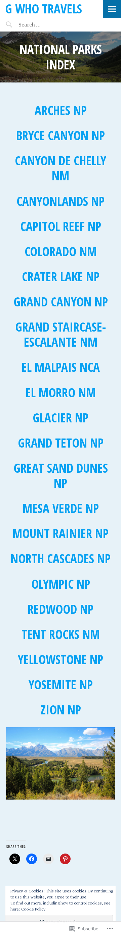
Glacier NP (60, 417)
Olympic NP (60, 583)
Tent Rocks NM (61, 634)
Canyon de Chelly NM (60, 168)
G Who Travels (43, 8)
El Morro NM (61, 392)
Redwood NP (60, 609)
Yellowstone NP (60, 659)
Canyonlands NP (60, 201)
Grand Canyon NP (60, 301)
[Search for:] (46, 24)
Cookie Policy (33, 909)
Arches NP (61, 110)
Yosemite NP (61, 684)
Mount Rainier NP (60, 533)
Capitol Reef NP (60, 226)
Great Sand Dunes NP (60, 475)
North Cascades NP (60, 558)
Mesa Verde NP (61, 508)
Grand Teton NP (61, 442)
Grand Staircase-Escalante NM (60, 334)
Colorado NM (61, 251)
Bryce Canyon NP (60, 135)
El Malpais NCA (61, 366)
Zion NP (60, 709)
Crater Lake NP (60, 276)
